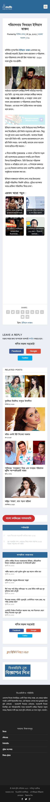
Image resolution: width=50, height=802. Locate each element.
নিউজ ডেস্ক (21, 34)
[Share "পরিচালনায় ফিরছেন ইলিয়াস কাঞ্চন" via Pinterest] (27, 312)
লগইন (31, 338)
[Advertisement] (25, 264)
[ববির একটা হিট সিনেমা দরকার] (25, 419)
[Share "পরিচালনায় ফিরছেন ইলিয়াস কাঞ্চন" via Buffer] (37, 312)
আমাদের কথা (9, 792)
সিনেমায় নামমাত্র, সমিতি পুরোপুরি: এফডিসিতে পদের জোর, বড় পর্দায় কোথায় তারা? (25, 601)
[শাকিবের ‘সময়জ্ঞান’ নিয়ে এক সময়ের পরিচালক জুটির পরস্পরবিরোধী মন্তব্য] (25, 453)
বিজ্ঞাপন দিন (29, 795)
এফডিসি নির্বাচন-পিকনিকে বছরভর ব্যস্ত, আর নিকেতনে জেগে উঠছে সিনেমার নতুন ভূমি (24, 611)
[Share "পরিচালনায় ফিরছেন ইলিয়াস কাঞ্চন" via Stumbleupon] (42, 312)
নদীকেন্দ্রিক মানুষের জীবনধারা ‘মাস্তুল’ (17, 580)
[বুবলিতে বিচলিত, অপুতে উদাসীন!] (25, 386)
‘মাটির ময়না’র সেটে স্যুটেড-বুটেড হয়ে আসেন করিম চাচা (23, 572)
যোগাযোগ (20, 795)
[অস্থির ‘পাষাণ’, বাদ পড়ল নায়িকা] (25, 487)
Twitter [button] (25, 358)
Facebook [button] (16, 351)
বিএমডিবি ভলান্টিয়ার (22, 792)
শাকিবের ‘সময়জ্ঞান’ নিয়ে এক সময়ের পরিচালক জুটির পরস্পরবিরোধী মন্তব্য (24, 469)
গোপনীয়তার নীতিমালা (36, 792)
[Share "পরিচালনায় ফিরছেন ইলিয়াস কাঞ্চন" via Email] (22, 316)
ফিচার (4, 731)
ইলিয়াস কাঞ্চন (27, 322)
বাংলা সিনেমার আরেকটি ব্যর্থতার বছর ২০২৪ (21, 536)
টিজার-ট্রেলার (7, 755)
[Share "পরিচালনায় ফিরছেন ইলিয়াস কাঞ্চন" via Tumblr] (22, 312)
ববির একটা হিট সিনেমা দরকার (17, 434)
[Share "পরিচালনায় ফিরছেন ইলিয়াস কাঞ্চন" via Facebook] (8, 312)
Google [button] (33, 351)
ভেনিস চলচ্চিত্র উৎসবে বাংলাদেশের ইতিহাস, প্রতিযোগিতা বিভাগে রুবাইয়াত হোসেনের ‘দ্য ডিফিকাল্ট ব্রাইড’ (23, 562)
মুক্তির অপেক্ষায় (7, 749)
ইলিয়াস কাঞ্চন (24, 50)
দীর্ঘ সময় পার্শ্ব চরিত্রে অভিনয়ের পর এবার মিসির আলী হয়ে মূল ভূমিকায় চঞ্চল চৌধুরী (24, 590)
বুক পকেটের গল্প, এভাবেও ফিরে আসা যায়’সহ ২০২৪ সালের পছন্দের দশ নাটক (24, 542)
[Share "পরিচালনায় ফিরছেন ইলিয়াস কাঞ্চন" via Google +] (17, 312)
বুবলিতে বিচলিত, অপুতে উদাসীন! (18, 401)
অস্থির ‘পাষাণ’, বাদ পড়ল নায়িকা (18, 501)
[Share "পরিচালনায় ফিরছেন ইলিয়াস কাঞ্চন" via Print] (27, 316)
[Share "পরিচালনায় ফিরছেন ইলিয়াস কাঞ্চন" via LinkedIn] (32, 312)
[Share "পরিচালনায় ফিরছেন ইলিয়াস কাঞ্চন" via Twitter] (12, 312)
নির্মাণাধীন (6, 743)
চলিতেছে (5, 737)
